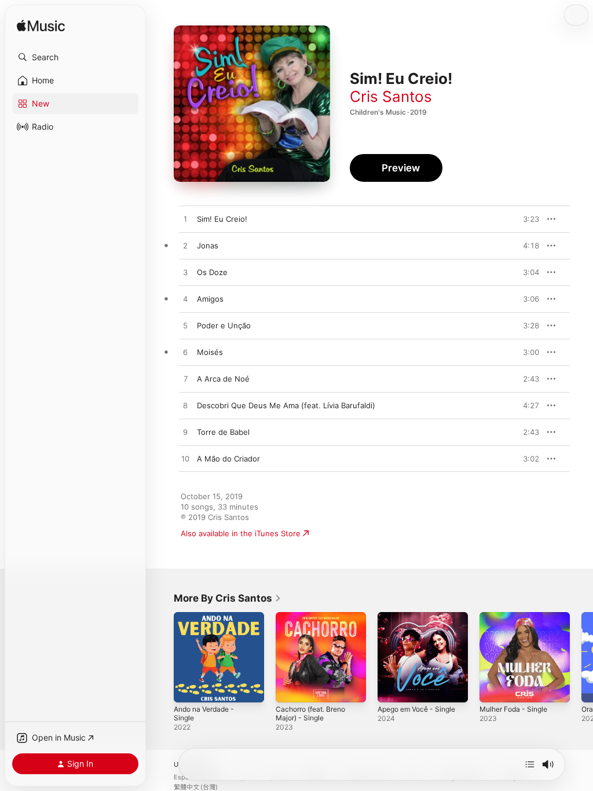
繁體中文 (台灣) (196, 787)
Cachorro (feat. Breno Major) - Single (310, 713)
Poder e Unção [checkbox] (224, 325)
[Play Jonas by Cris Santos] (185, 246)
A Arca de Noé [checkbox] (223, 378)
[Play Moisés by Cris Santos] (185, 352)
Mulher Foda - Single (513, 709)
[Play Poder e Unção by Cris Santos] (185, 326)
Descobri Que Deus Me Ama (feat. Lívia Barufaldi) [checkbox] (286, 405)
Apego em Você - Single (416, 709)
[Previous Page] (162, 657)
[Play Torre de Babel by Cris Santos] (185, 432)
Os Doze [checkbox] (212, 272)
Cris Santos (391, 96)
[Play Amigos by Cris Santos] (185, 299)
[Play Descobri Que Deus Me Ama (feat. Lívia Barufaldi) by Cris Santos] (185, 406)
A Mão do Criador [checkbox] (228, 458)
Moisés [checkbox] (210, 352)
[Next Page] (581, 657)
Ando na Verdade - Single (204, 713)
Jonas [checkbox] (207, 245)
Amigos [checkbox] (210, 298)
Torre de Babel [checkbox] (223, 432)
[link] (227, 598)
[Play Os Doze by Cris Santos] (185, 273)
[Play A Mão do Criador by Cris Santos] (185, 459)
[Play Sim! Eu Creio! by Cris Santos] (185, 219)
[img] (41, 26)
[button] (75, 57)
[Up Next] (530, 764)
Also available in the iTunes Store (241, 533)
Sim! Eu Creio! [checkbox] (222, 219)
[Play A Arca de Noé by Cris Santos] (185, 379)
